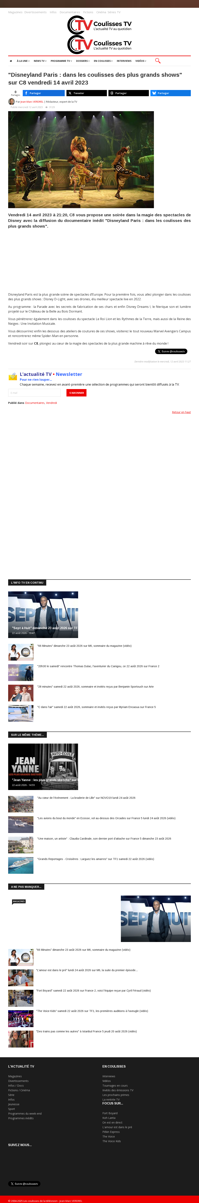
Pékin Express (111, 1132)
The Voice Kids (111, 1141)
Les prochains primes (115, 1095)
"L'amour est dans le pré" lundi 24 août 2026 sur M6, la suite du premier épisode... (87, 970)
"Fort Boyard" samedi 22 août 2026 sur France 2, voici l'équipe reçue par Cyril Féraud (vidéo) (93, 990)
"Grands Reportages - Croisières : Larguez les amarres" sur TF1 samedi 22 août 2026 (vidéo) (95, 859)
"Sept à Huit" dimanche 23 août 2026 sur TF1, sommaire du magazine (64, 628)
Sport (11, 1109)
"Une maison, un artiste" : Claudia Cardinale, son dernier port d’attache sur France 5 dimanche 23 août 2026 (104, 838)
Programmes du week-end (25, 1113)
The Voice (108, 1136)
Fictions (88, 12)
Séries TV (114, 12)
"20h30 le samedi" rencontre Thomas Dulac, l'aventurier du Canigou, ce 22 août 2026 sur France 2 (98, 666)
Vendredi (51, 403)
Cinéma (101, 12)
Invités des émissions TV (117, 1090)
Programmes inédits (21, 1118)
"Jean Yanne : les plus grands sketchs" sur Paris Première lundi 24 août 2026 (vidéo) (76, 780)
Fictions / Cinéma (19, 1090)
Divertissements (35, 12)
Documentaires (70, 12)
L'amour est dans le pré (117, 1127)
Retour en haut (181, 412)
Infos (53, 12)
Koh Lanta (108, 1118)
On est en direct (112, 1122)
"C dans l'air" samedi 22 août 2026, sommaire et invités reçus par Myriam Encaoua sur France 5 (96, 707)
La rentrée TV (111, 1099)
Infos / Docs (16, 1085)
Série (11, 1095)
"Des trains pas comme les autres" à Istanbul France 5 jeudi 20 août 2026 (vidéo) (86, 1031)
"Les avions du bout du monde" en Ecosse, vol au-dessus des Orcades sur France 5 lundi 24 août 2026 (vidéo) (106, 818)
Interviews (108, 1076)
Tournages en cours (115, 1085)
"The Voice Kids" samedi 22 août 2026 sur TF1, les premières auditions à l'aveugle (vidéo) (92, 1011)
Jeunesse (13, 1104)
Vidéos (106, 1081)
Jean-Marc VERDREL (32, 101)
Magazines (15, 12)
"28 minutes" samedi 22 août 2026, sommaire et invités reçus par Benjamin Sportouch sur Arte (95, 686)
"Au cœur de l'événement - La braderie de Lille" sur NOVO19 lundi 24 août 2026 (86, 797)
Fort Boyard (110, 1113)
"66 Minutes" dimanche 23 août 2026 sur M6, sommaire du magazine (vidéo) (84, 645)
